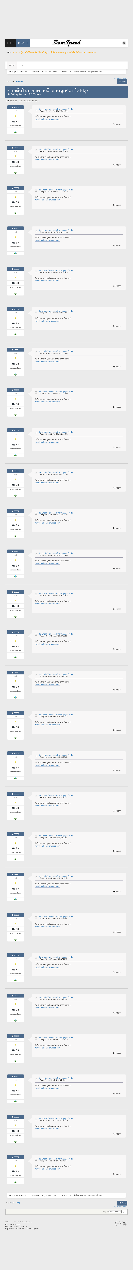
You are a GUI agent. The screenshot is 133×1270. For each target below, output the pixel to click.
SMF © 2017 (17, 1222)
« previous (118, 78)
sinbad (17, 1224)
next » (125, 78)
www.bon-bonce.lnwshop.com (47, 119)
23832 (16, 107)
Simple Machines (27, 1222)
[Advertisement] (66, 18)
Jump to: (105, 1212)
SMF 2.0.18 (8, 1222)
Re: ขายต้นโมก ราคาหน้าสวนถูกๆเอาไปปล (56, 109)
